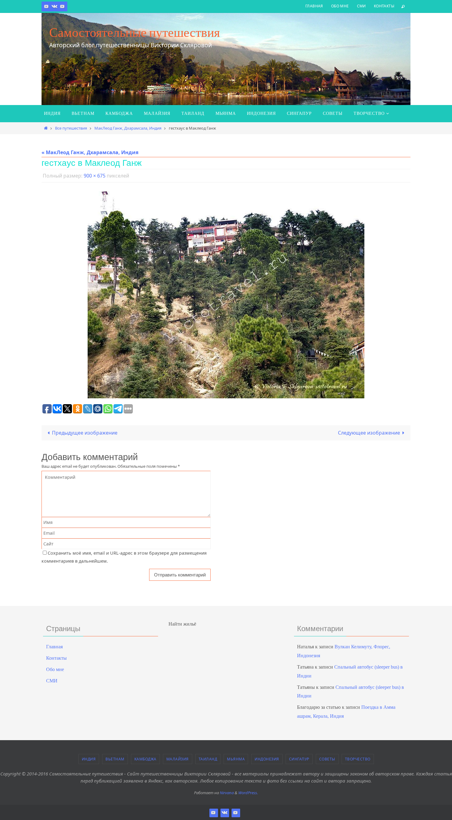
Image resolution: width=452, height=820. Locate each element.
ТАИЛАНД (208, 759)
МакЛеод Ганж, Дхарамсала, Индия (127, 128)
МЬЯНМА (236, 759)
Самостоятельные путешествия (134, 32)
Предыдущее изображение (84, 432)
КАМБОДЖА (145, 759)
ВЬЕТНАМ (115, 759)
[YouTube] (62, 6)
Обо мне (340, 6)
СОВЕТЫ (327, 759)
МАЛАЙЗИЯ (177, 759)
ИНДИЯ (89, 759)
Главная (314, 6)
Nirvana (227, 792)
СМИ (361, 6)
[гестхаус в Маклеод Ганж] (226, 294)
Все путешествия (71, 128)
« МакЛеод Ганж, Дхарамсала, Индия (90, 152)
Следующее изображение (369, 432)
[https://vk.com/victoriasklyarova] (54, 6)
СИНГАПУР (299, 759)
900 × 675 (94, 175)
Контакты (384, 6)
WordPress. (248, 792)
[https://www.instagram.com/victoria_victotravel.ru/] (46, 6)
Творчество (358, 759)
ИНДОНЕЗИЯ (267, 759)
